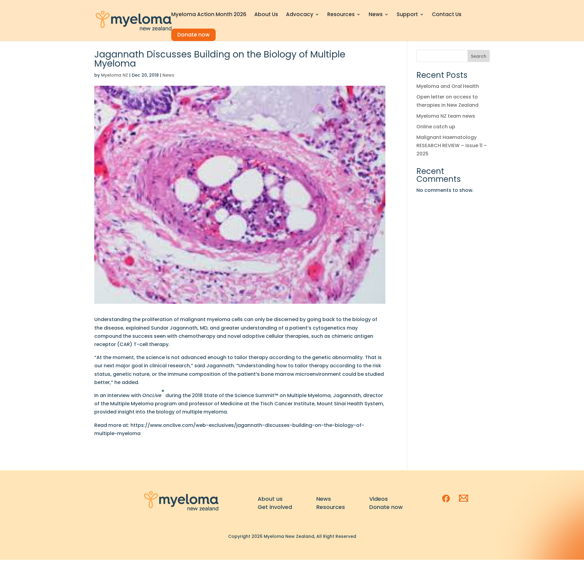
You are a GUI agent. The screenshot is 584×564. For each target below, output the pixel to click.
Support (407, 15)
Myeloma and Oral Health (447, 86)
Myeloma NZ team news (445, 115)
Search (478, 56)
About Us (266, 15)
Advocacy (299, 15)
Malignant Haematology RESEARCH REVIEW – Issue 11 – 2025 (451, 145)
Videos (378, 499)
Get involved (275, 507)
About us (270, 499)
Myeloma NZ (114, 75)
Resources (341, 15)
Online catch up (435, 126)
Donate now (193, 34)
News (376, 15)
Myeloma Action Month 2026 (208, 15)
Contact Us (446, 15)
